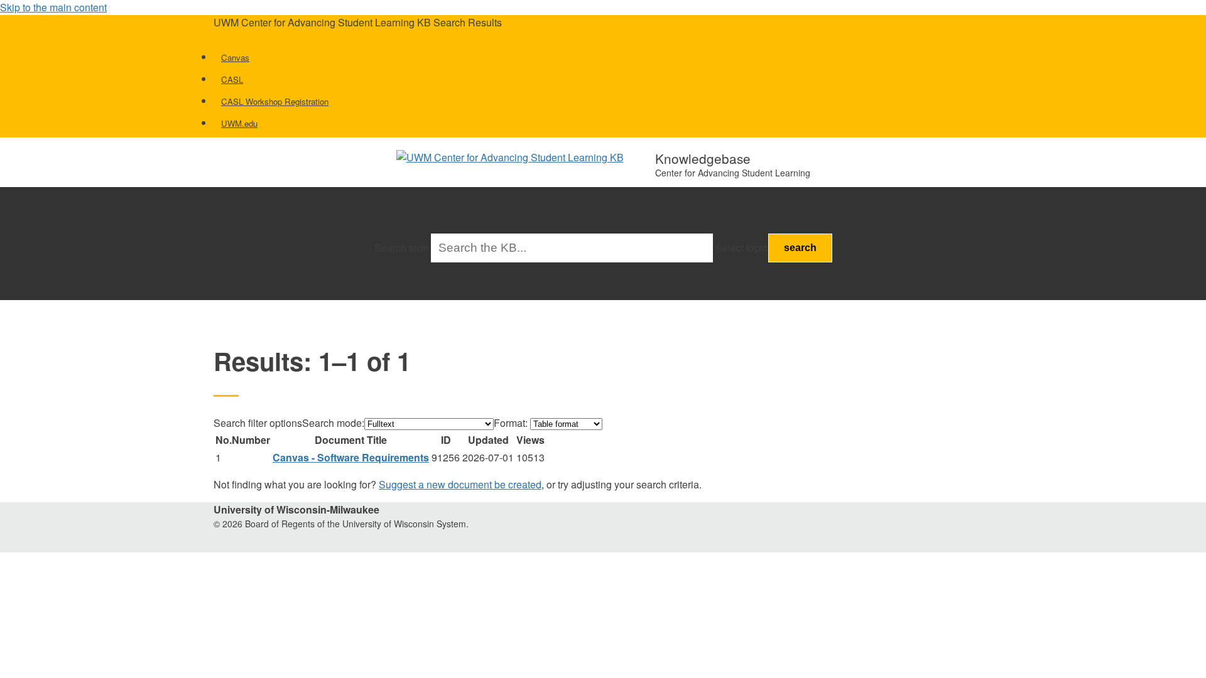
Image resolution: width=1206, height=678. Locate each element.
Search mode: (333, 423)
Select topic (741, 247)
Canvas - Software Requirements (351, 457)
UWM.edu (239, 123)
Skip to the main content (53, 7)
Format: (511, 423)
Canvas (235, 57)
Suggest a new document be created (460, 484)
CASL (232, 79)
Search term (401, 247)
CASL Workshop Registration (275, 101)
